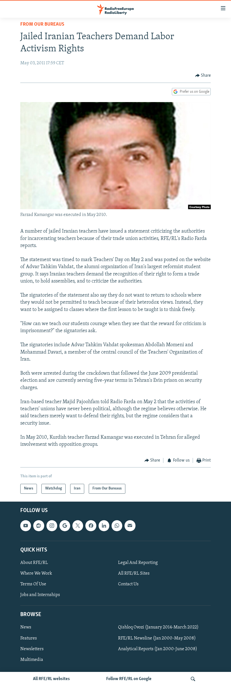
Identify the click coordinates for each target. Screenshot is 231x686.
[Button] (203, 75)
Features (28, 638)
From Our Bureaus (42, 24)
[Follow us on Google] (64, 525)
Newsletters (32, 649)
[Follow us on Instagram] (51, 525)
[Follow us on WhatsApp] (117, 525)
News (25, 627)
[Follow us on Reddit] (38, 525)
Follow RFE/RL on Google (129, 679)
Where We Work (36, 573)
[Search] (193, 679)
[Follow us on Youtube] (25, 525)
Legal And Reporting (138, 563)
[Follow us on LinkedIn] (104, 525)
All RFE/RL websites (51, 679)
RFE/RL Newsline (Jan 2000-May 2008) (157, 638)
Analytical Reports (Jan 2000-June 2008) (157, 649)
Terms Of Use (33, 584)
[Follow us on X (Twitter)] (77, 525)
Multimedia (31, 659)
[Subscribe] (130, 525)
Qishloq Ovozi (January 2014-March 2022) (158, 627)
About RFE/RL (34, 563)
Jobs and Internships (40, 595)
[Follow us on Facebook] (90, 525)
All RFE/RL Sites (134, 573)
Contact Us (128, 584)
